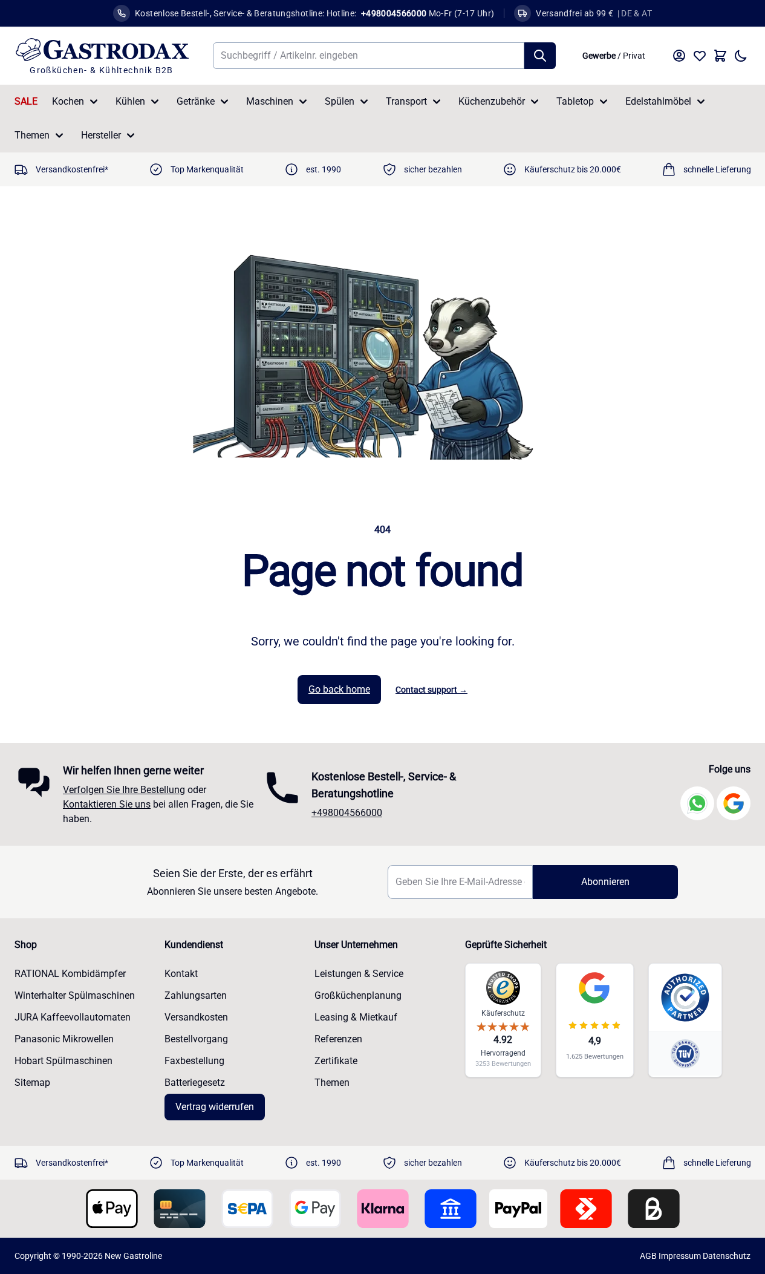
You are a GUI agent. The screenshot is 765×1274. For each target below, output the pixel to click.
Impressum (680, 1256)
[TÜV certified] (685, 1053)
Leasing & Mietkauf (355, 1017)
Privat (634, 55)
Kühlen (130, 101)
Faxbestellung (194, 1061)
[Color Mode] (740, 55)
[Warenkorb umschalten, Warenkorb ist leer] (720, 55)
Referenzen (338, 1039)
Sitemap (32, 1082)
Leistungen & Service (358, 973)
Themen (32, 135)
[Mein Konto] (679, 55)
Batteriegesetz (194, 1082)
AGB (648, 1256)
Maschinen (269, 101)
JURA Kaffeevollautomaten (73, 1017)
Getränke (196, 101)
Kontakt (181, 973)
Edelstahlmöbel (658, 101)
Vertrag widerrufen (214, 1106)
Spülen (339, 101)
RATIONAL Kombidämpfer (70, 973)
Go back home (339, 689)
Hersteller (101, 135)
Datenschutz (726, 1256)
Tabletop (575, 101)
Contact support (431, 689)
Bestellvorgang (196, 1039)
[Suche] (540, 55)
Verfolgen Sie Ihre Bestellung (124, 789)
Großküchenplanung (358, 995)
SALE (26, 101)
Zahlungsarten (195, 995)
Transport (406, 101)
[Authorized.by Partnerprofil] (685, 997)
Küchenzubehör (491, 101)
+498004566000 (346, 812)
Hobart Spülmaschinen (63, 1061)
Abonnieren (605, 881)
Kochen (68, 101)
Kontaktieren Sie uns (107, 804)
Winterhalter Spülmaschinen (75, 995)
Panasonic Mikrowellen (64, 1039)
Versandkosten (196, 1017)
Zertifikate (335, 1061)
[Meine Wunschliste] (699, 55)
